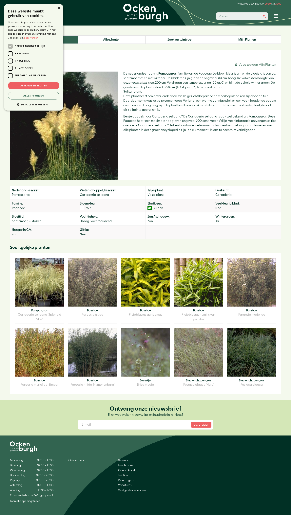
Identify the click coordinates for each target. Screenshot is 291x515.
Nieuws (123, 460)
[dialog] (33, 57)
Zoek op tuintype (179, 39)
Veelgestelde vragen (132, 490)
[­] (276, 15)
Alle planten (111, 39)
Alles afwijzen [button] (33, 95)
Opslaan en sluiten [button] (33, 85)
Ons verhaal (76, 460)
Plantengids (126, 480)
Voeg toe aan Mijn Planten (257, 64)
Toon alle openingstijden (25, 501)
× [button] (58, 8)
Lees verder (31, 37)
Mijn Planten (247, 39)
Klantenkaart (126, 470)
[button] (33, 104)
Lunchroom (125, 465)
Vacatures (125, 485)
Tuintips (123, 475)
